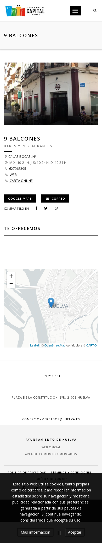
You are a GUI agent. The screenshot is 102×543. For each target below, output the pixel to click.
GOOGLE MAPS (20, 198)
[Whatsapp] (58, 208)
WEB (13, 174)
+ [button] (11, 276)
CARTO (91, 345)
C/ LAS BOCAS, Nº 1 (23, 156)
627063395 (17, 168)
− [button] (11, 284)
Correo (58, 198)
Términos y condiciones (71, 472)
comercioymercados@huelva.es (51, 419)
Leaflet (34, 345)
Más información (35, 532)
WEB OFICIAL (51, 447)
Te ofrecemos (22, 228)
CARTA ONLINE (21, 180)
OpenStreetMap (54, 345)
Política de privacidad (27, 472)
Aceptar (75, 532)
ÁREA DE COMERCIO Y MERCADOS (51, 454)
